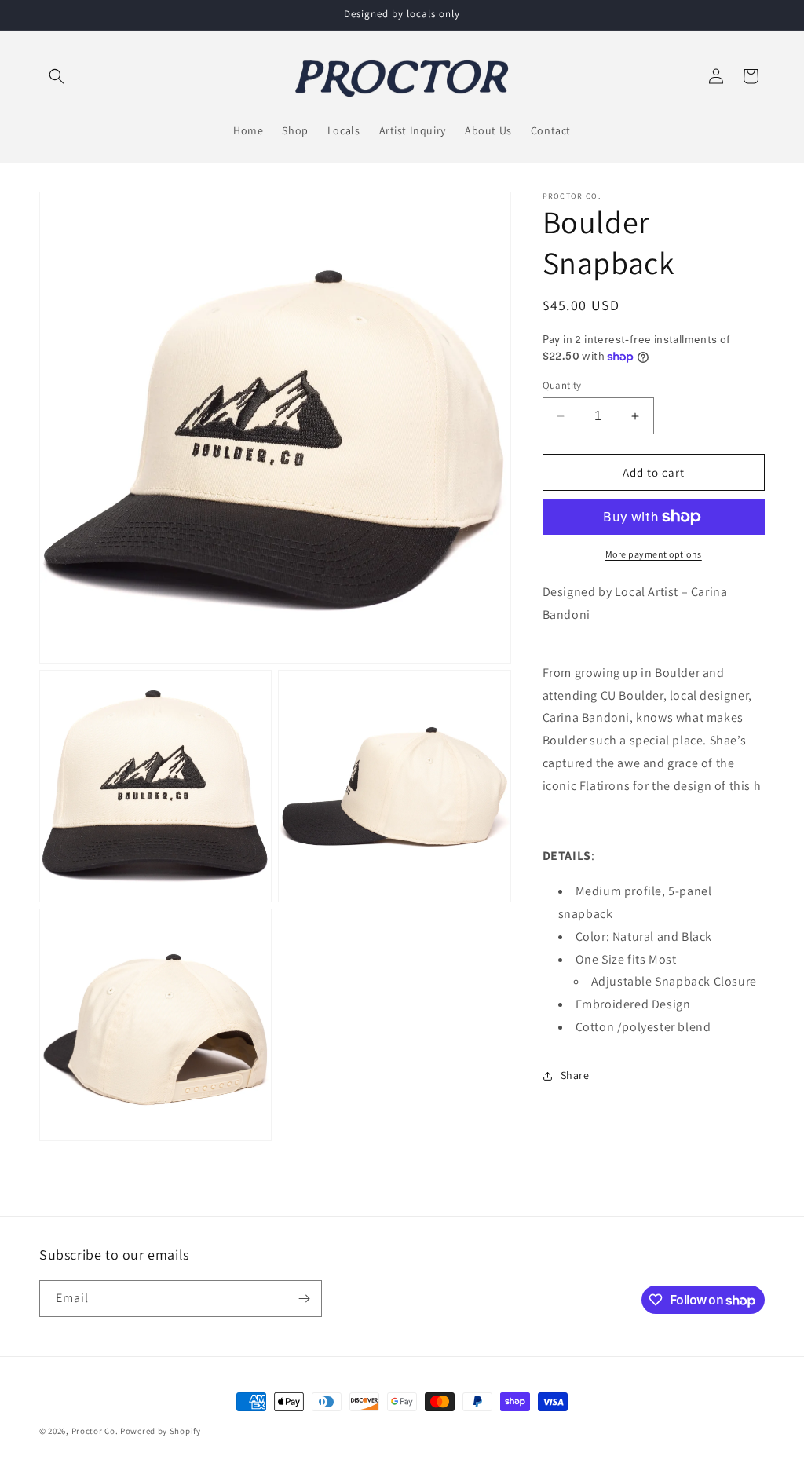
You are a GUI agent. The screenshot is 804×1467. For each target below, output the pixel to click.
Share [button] (575, 1075)
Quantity (562, 385)
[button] (56, 76)
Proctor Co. (95, 1430)
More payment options (653, 554)
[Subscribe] (304, 1298)
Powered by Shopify (160, 1430)
